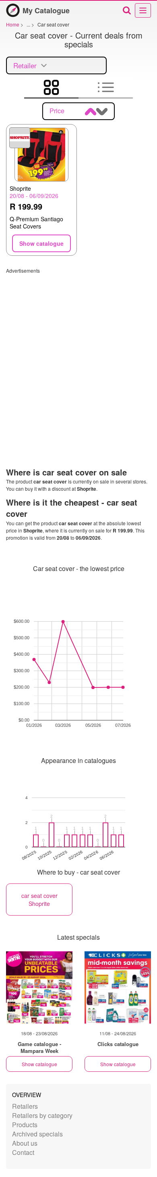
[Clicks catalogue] (118, 987)
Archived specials (37, 1133)
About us (24, 1143)
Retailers (25, 1106)
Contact (23, 1152)
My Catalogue (46, 10)
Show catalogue (39, 1064)
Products (24, 1124)
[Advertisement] (78, 352)
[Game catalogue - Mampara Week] (39, 987)
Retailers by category (42, 1115)
